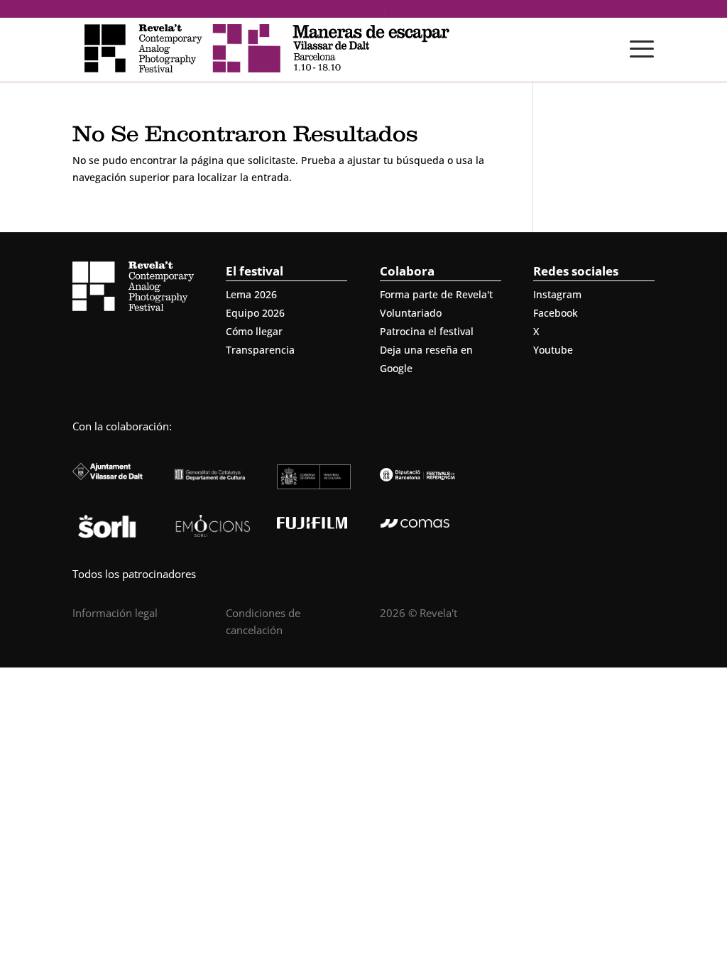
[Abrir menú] (642, 49)
